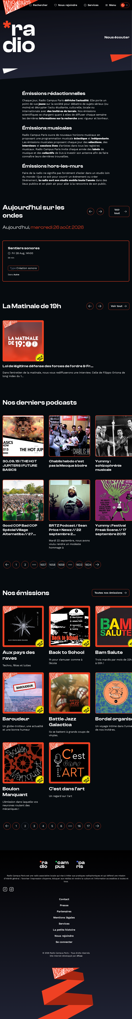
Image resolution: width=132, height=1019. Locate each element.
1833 (79, 564)
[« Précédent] (7, 564)
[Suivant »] (97, 564)
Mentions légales (64, 917)
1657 (43, 564)
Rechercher (40, 5)
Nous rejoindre (67, 5)
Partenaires (64, 911)
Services (93, 5)
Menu (112, 5)
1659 (61, 564)
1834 (88, 564)
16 (79, 826)
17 (88, 826)
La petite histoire (64, 929)
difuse (79, 956)
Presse (64, 905)
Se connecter (64, 941)
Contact (64, 899)
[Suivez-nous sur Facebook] (5, 889)
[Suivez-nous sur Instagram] (11, 889)
